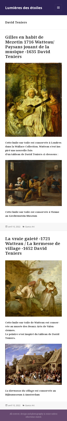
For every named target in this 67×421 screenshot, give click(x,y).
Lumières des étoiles (23, 7)
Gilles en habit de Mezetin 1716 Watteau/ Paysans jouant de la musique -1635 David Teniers (29, 46)
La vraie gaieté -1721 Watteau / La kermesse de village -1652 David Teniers (32, 246)
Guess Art (29, 226)
